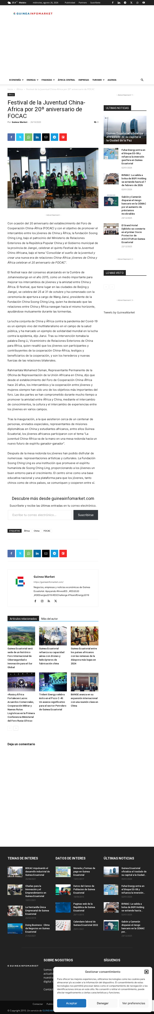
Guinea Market (19, 122)
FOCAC (47, 530)
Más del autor (49, 618)
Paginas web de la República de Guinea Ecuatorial (84, 907)
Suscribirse (86, 515)
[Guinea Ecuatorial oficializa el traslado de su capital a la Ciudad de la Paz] (125, 130)
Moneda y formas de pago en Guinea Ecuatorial (84, 871)
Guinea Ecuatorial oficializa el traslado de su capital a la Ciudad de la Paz (124, 137)
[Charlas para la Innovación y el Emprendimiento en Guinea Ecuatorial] (15, 889)
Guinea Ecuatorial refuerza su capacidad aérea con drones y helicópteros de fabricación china (51, 656)
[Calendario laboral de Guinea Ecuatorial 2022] (63, 925)
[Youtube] (143, 2)
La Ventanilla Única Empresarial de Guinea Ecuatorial (37, 910)
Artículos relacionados (23, 618)
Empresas (84, 79)
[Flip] (63, 137)
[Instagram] (43, 601)
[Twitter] (131, 2)
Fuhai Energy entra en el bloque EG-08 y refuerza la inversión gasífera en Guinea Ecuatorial (133, 157)
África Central (66, 79)
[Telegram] (125, 2)
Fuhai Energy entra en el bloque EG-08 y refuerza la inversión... (133, 889)
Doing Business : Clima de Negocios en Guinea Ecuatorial (37, 928)
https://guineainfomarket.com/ (48, 582)
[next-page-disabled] (112, 287)
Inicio (10, 89)
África (20, 89)
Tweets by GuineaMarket (119, 312)
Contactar (38, 1004)
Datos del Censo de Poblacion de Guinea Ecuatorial (84, 889)
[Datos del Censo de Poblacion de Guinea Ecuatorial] (63, 889)
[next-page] (16, 728)
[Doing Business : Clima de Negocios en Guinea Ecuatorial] (15, 928)
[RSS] (50, 601)
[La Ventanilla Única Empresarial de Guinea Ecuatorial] (15, 911)
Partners (83, 2)
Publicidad (70, 2)
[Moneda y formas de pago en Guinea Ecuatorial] (63, 872)
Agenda (112, 79)
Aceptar (71, 1003)
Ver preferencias (133, 1003)
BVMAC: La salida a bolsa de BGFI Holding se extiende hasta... (133, 907)
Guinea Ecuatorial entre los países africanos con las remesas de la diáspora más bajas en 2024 (84, 656)
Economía (15, 79)
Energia (31, 79)
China (36, 530)
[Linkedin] (119, 2)
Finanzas (47, 79)
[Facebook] (113, 2)
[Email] (46, 137)
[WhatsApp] (137, 2)
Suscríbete (95, 2)
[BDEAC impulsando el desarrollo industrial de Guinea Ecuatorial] (15, 872)
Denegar (103, 1003)
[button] (146, 972)
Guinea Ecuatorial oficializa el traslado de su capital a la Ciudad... (134, 871)
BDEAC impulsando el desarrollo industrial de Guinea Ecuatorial (37, 871)
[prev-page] (10, 728)
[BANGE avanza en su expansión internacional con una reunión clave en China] (84, 681)
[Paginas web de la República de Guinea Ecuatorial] (63, 907)
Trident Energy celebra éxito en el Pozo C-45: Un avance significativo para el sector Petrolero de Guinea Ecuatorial (52, 702)
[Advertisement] (77, 47)
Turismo (97, 79)
